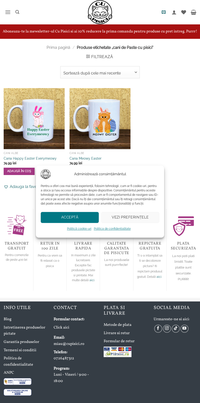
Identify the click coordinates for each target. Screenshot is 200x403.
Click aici (61, 327)
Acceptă (69, 217)
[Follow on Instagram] (167, 329)
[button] (7, 12)
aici (92, 280)
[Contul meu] (173, 12)
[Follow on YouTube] (184, 329)
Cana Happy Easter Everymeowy (30, 158)
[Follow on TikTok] (176, 329)
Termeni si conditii (20, 350)
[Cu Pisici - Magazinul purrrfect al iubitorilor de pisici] (100, 12)
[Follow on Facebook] (158, 329)
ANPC (9, 372)
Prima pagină (58, 47)
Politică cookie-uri (79, 228)
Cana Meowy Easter (85, 158)
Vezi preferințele (130, 217)
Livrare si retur (117, 333)
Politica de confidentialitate (112, 228)
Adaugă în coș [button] (19, 171)
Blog (7, 319)
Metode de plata (117, 325)
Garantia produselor (21, 342)
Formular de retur (119, 341)
